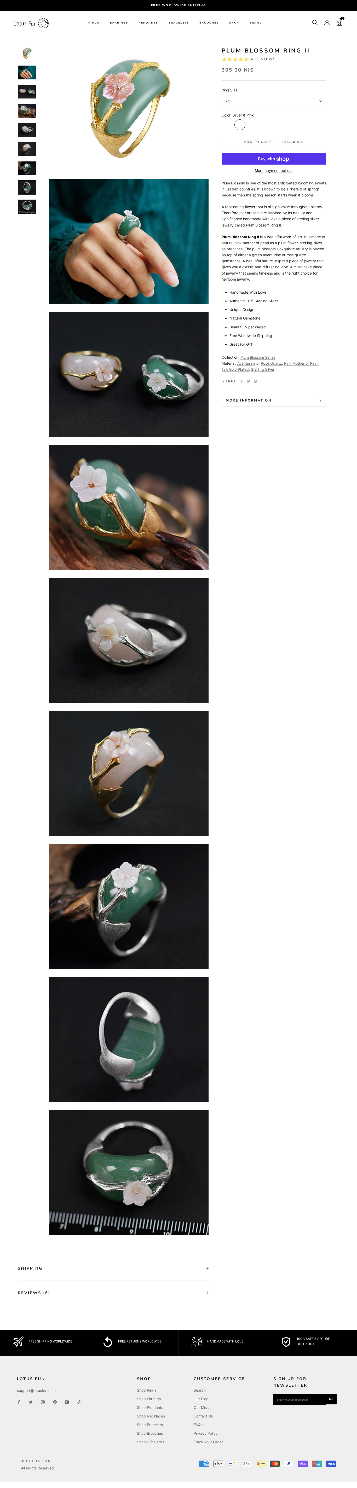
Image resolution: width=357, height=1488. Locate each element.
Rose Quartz (271, 363)
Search (200, 1390)
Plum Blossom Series (257, 357)
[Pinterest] (255, 381)
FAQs (198, 1424)
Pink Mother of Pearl (301, 363)
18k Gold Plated (235, 369)
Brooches (209, 23)
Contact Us (203, 1416)
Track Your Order (208, 1442)
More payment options (274, 170)
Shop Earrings (149, 1399)
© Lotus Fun (36, 1461)
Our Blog (201, 1399)
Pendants (148, 23)
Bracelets (179, 23)
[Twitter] (248, 381)
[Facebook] (241, 381)
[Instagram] (43, 1402)
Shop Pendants (150, 1407)
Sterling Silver (262, 369)
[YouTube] (67, 1402)
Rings (94, 23)
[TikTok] (79, 1402)
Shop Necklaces (151, 1416)
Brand (256, 23)
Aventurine (246, 363)
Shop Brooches (150, 1433)
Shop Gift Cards (150, 1442)
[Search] (315, 22)
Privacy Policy (206, 1433)
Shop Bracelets (150, 1424)
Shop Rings (146, 1390)
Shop (234, 23)
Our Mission (204, 1407)
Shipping (30, 1268)
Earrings (119, 23)
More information (249, 400)
